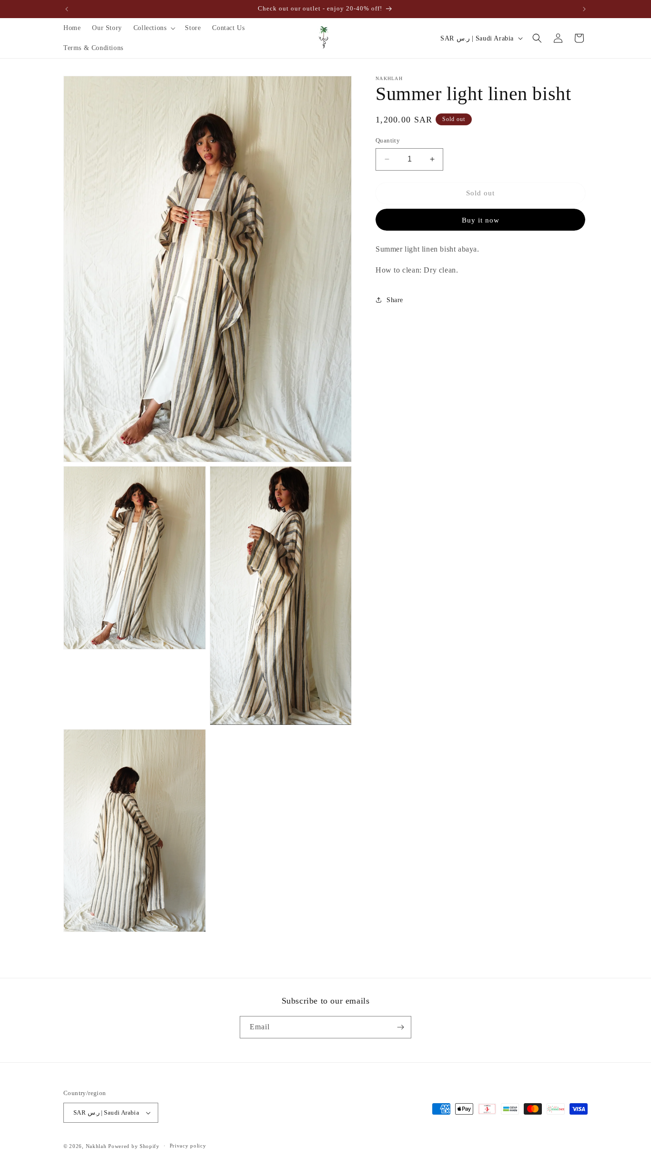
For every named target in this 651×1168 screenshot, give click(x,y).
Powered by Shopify (134, 1146)
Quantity (388, 140)
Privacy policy (188, 1145)
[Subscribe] (400, 1027)
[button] (154, 28)
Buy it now (480, 220)
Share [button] (395, 300)
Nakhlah (96, 1146)
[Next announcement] (584, 9)
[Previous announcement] (66, 9)
